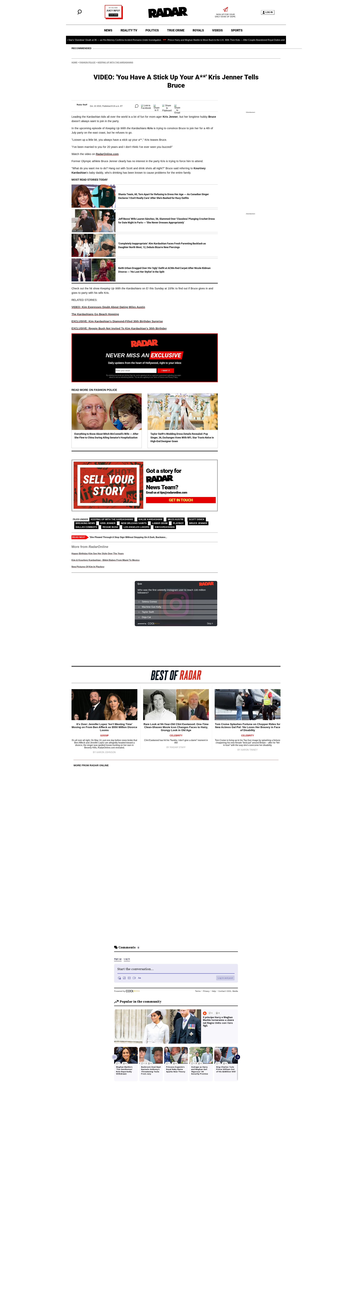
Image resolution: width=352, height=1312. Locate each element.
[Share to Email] (177, 106)
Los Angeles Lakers (136, 527)
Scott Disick (196, 519)
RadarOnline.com (107, 154)
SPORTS (237, 30)
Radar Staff (82, 105)
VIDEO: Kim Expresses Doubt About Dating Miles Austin (108, 307)
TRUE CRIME (175, 30)
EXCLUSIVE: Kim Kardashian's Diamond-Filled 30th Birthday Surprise (117, 321)
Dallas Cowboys (86, 527)
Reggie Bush (110, 527)
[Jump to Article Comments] (136, 106)
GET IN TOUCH (181, 500)
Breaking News (85, 523)
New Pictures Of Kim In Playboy (88, 567)
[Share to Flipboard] (167, 106)
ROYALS (198, 30)
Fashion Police (87, 62)
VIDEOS (217, 30)
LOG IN (269, 12)
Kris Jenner (108, 523)
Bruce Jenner (198, 523)
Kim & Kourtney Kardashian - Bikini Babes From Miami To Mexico (106, 560)
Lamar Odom (159, 523)
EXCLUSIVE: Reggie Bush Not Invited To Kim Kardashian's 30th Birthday (119, 328)
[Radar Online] (168, 12)
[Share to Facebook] (146, 106)
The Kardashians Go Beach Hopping (95, 314)
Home (74, 62)
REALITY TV (129, 30)
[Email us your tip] (114, 18)
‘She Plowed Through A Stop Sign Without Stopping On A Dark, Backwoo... (128, 537)
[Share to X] (157, 106)
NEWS (108, 30)
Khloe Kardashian (150, 519)
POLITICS (152, 30)
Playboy (178, 523)
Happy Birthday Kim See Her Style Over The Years (98, 553)
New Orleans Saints (134, 523)
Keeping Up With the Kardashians (115, 62)
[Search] (80, 14)
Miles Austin (175, 519)
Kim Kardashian (165, 527)
